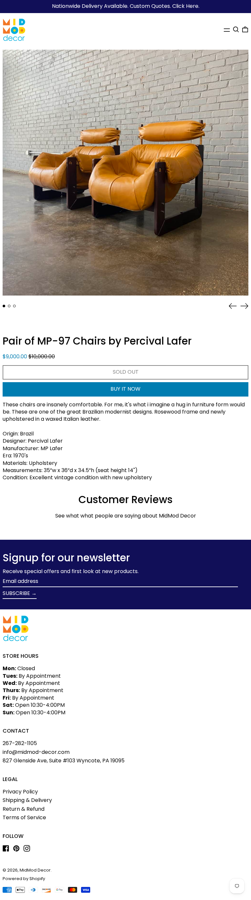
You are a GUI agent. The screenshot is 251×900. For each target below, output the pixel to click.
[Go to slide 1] (4, 306)
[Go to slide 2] (9, 306)
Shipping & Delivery (27, 800)
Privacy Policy (20, 791)
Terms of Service (24, 817)
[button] (236, 29)
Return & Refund (23, 809)
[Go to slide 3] (14, 306)
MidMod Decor (35, 870)
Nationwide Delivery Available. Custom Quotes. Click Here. (125, 6)
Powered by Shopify (24, 878)
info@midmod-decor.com (36, 752)
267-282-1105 (20, 743)
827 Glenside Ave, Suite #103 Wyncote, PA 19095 (64, 760)
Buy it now (125, 389)
